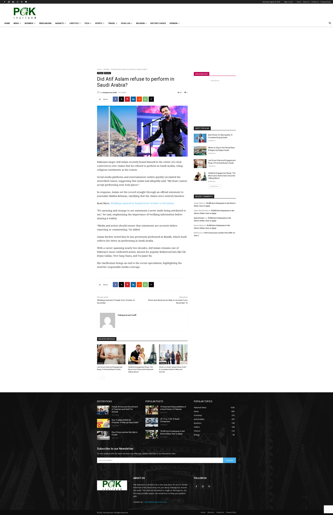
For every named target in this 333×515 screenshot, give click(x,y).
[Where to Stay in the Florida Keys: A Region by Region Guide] (200, 150)
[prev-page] (98, 378)
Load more (214, 186)
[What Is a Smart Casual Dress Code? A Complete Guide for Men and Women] (173, 354)
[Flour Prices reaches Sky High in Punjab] (103, 435)
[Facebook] (5, 2)
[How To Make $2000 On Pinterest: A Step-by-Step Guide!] (103, 423)
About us (306, 2)
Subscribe (229, 460)
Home (299, 2)
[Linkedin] (13, 2)
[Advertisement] (283, 13)
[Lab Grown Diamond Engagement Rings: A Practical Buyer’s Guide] (111, 354)
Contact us (315, 2)
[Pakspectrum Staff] (98, 92)
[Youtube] (26, 2)
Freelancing (45, 23)
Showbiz (107, 73)
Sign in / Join (288, 2)
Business (29, 23)
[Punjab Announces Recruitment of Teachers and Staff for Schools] (103, 410)
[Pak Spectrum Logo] (112, 485)
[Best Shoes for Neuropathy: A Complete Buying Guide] (200, 138)
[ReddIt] (139, 99)
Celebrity (132, 363)
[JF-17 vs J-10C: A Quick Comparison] (151, 422)
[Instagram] (9, 2)
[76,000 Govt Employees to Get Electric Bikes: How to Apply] (151, 434)
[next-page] (102, 378)
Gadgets (59, 23)
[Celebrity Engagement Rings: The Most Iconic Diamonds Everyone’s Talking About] (142, 354)
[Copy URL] (151, 99)
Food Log (125, 23)
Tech (86, 23)
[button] (330, 23)
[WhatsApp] (145, 99)
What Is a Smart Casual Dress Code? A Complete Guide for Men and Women (172, 369)
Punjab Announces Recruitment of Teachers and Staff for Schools (125, 409)
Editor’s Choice (158, 23)
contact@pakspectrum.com (154, 502)
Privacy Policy (325, 2)
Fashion (100, 363)
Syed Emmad (199, 218)
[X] (22, 2)
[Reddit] (17, 2)
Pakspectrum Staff (110, 92)
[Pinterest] (127, 99)
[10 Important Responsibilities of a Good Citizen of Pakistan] (151, 410)
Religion (140, 23)
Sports (98, 23)
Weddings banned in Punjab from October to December (142, 203)
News (16, 23)
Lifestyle (74, 23)
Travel (111, 23)
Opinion (173, 23)
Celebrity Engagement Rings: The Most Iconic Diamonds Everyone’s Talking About (140, 369)
